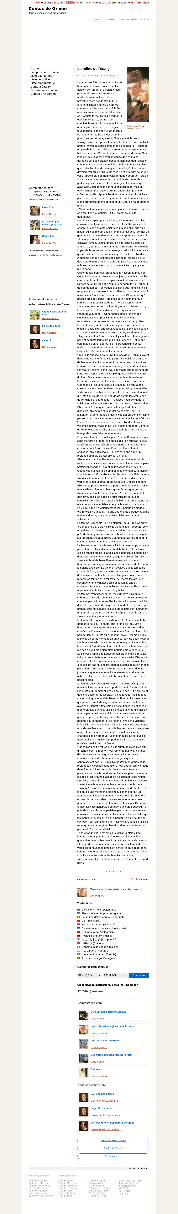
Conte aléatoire (40, 86)
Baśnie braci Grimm (98, 1191)
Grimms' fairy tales (68, 1186)
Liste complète (40, 79)
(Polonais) (98, 924)
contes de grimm (124, 19)
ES (58, 3)
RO (121, 3)
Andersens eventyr (38, 1181)
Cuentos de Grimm (68, 1188)
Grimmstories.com (41, 187)
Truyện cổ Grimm (97, 1183)
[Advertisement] (89, 42)
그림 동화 (124, 1194)
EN (51, 3)
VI (141, 3)
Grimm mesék (65, 1196)
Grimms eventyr (66, 1181)
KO (96, 3)
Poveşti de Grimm (98, 1196)
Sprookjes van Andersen (41, 1196)
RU (128, 3)
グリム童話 (124, 1191)
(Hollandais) (104, 928)
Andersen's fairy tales (39, 1186)
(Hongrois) (95, 950)
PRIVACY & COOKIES (139, 1169)
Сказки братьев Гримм (130, 1181)
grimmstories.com (99, 19)
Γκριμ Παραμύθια (127, 1186)
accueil (112, 19)
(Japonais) (99, 939)
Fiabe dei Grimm (97, 1181)
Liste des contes (41, 75)
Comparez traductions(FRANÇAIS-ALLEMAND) (45, 193)
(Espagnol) (103, 917)
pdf (135, 879)
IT (83, 3)
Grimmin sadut (66, 1191)
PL (109, 3)
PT (115, 3)
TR (134, 3)
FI (64, 3)
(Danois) (99, 954)
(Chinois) (93, 943)
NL (103, 3)
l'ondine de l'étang (141, 19)
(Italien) (100, 946)
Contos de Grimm (97, 1193)
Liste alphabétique (42, 82)
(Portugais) (99, 958)
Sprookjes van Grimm (99, 1188)
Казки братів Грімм (129, 1183)
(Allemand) (99, 909)
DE (45, 3)
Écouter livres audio (43, 90)
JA (90, 3)
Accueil (35, 68)
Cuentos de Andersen (39, 1188)
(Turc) (91, 920)
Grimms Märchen (67, 1183)
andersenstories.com (39, 1176)
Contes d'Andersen (43, 93)
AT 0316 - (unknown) (90, 991)
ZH (147, 3)
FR (70, 3)
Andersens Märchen (39, 1183)
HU (77, 3)
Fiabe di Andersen (38, 1193)
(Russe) (97, 935)
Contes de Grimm (48, 8)
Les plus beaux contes (45, 72)
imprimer (145, 879)
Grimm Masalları (97, 1186)
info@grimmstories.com (52, 255)
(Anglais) (101, 913)
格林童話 (123, 1188)
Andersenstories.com (43, 299)
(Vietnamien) (98, 932)
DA (38, 3)
